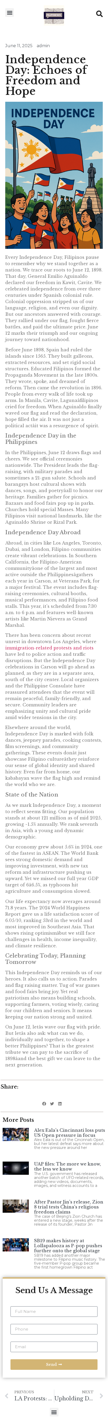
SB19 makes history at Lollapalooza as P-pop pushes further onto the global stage (68, 1245)
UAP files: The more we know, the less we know (67, 1166)
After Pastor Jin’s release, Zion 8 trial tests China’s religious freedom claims (68, 1207)
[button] (9, 12)
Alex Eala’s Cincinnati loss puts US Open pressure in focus (69, 1133)
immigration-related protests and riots (49, 648)
